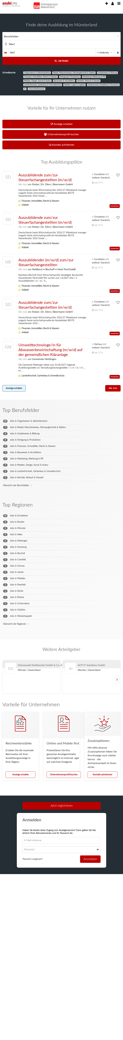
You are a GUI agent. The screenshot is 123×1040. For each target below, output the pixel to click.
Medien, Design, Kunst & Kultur (37, 81)
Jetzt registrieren (61, 805)
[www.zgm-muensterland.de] (44, 5)
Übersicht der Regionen (14, 624)
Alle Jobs (22, 184)
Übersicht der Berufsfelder (16, 485)
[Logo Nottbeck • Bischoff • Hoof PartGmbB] (8, 262)
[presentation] (106, 3)
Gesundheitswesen (37, 89)
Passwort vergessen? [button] (33, 859)
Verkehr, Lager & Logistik (74, 85)
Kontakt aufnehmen (102, 775)
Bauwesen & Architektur (64, 81)
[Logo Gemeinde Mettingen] (8, 347)
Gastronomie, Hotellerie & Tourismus (103, 85)
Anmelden (90, 859)
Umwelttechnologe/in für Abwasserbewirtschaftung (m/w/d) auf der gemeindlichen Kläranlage (50, 350)
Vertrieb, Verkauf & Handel (88, 81)
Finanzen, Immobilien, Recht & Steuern (40, 77)
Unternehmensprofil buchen (64, 775)
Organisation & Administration (37, 73)
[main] (61, 449)
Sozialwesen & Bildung (107, 73)
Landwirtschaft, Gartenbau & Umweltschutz (42, 85)
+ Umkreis (103, 52)
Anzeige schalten (14, 388)
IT (25, 89)
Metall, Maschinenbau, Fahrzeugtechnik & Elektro (74, 73)
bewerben (115, 206)
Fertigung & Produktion (70, 77)
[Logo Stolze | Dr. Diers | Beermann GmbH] (8, 177)
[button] (117, 52)
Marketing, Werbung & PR (94, 77)
